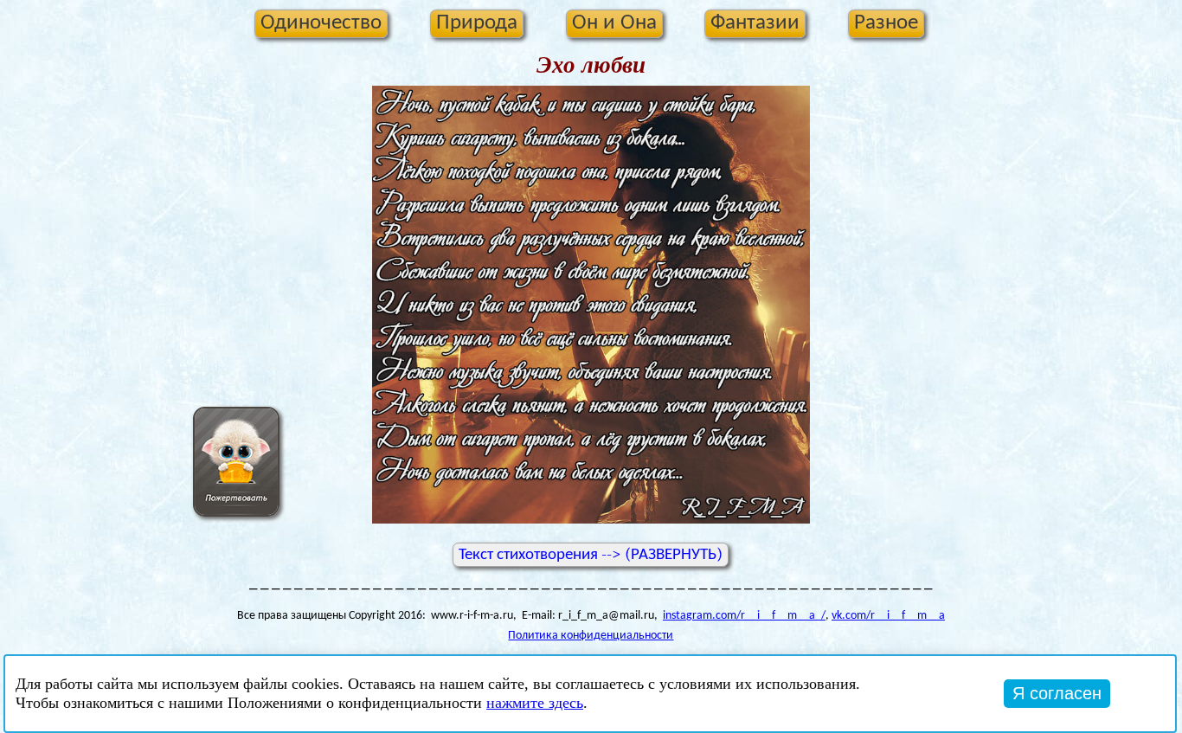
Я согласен (1057, 693)
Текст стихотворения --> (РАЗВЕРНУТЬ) (591, 553)
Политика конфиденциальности (590, 635)
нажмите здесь (534, 702)
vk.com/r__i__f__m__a (888, 615)
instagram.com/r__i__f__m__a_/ (744, 615)
